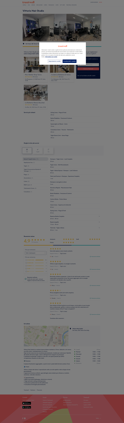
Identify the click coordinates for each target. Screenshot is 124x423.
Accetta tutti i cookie (69, 61)
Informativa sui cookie (51, 56)
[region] (62, 53)
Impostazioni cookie (55, 61)
